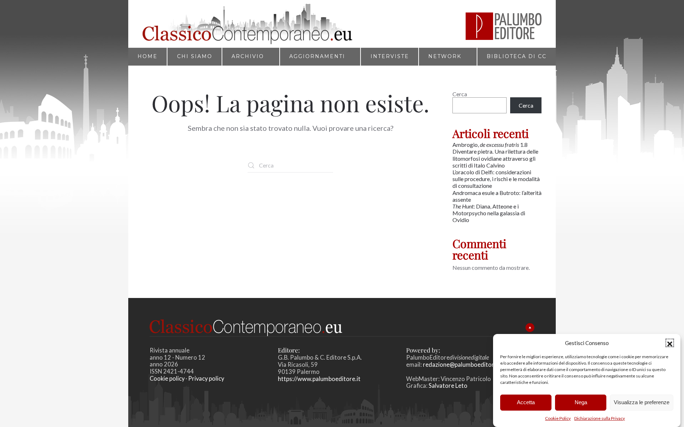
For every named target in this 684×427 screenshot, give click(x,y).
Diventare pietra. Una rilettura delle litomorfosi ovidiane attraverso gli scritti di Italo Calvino (495, 158)
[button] (669, 342)
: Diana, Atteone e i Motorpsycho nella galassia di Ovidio (488, 213)
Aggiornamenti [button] (317, 56)
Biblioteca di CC (516, 56)
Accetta (526, 402)
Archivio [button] (248, 56)
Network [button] (444, 56)
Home (147, 56)
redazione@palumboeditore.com (466, 364)
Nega (581, 402)
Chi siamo (194, 56)
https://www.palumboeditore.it (319, 378)
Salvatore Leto (447, 385)
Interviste (389, 56)
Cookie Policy (558, 418)
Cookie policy (167, 378)
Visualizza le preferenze (641, 402)
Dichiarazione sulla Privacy (599, 418)
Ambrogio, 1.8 (490, 144)
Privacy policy (206, 378)
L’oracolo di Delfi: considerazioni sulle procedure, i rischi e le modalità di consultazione (496, 179)
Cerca (459, 94)
